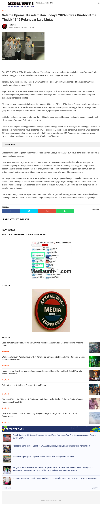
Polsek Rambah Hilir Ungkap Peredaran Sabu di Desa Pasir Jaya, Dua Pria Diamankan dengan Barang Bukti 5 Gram (54, 436)
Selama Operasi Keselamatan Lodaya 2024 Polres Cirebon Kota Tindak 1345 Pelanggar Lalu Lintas (49, 17)
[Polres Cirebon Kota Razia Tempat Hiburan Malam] (94, 390)
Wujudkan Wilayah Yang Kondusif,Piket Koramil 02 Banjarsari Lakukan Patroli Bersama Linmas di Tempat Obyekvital (43, 358)
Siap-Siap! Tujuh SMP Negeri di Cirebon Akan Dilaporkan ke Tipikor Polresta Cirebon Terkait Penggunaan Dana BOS (42, 400)
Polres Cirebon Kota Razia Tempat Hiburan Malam (24, 385)
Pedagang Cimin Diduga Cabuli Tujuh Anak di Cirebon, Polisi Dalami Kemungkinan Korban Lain (51, 446)
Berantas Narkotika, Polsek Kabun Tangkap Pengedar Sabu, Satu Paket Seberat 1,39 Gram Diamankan (55, 478)
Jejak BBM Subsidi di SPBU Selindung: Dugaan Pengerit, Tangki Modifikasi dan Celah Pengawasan (39, 414)
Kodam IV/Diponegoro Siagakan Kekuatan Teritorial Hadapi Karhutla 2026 (43, 457)
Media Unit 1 (57, 501)
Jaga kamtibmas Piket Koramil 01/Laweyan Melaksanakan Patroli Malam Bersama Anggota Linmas (42, 344)
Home (4, 10)
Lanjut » (95, 488)
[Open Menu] (3, 3)
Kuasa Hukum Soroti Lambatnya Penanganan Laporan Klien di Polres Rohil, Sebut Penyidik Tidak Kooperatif (42, 372)
